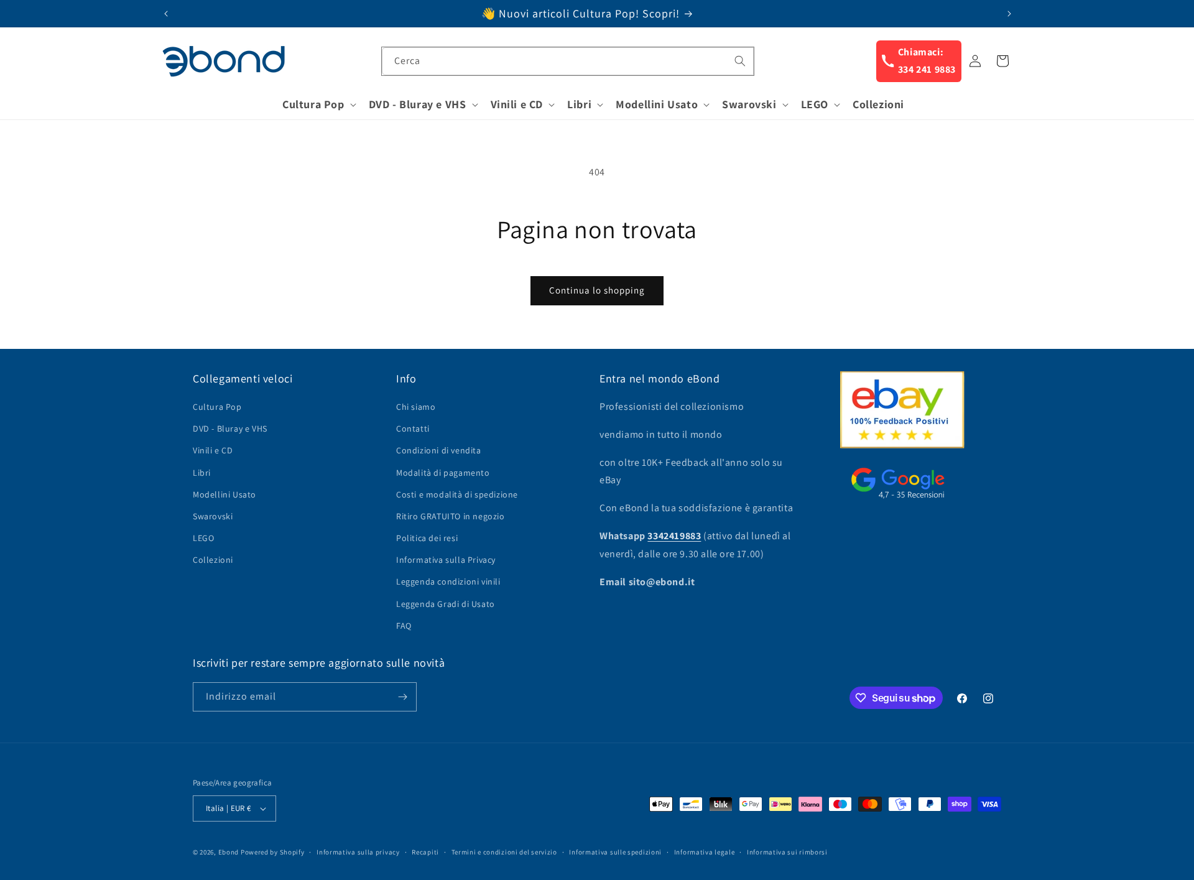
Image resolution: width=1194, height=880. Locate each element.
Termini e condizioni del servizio (504, 852)
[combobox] (568, 61)
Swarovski (213, 516)
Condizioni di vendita (438, 450)
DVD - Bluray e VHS (230, 428)
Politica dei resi (427, 538)
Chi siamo (415, 406)
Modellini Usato (224, 494)
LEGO (203, 538)
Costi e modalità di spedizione (457, 494)
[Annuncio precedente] (166, 13)
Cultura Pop (217, 406)
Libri (202, 472)
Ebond (228, 852)
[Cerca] (740, 61)
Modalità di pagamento (443, 472)
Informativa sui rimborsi (787, 852)
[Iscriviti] (402, 696)
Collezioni (213, 559)
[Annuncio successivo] (1009, 13)
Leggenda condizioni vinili (448, 581)
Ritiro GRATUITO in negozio (450, 516)
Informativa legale (704, 852)
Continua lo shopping (597, 290)
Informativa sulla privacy (358, 852)
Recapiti (425, 852)
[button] (318, 104)
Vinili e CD (213, 450)
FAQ (404, 625)
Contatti (413, 428)
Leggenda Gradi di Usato (445, 603)
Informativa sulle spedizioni (615, 852)
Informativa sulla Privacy (446, 559)
